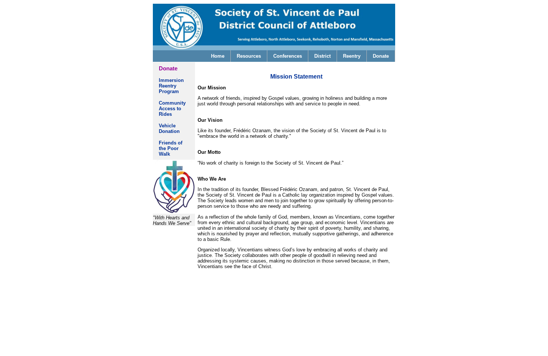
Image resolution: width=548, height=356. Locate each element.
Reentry (351, 56)
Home (217, 56)
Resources (249, 56)
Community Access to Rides (172, 108)
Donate (381, 56)
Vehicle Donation (172, 128)
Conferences (287, 56)
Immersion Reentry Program (171, 85)
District (322, 56)
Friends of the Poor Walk (170, 148)
